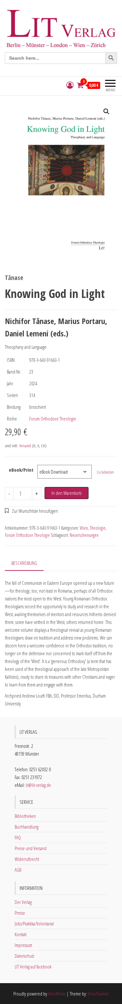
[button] (106, 111)
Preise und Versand (31, 848)
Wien (84, 528)
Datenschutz (24, 955)
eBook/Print (21, 469)
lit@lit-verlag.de (38, 785)
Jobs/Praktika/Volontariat (34, 923)
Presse (20, 912)
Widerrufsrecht (27, 859)
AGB (18, 869)
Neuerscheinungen (84, 535)
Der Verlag (23, 902)
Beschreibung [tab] (24, 563)
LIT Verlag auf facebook (33, 966)
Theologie (97, 528)
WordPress (56, 993)
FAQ (18, 837)
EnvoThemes (98, 993)
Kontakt (20, 934)
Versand (25, 446)
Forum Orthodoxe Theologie (52, 418)
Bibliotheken (25, 816)
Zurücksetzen (105, 472)
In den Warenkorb (66, 493)
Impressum (23, 945)
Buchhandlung (26, 826)
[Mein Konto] (70, 85)
